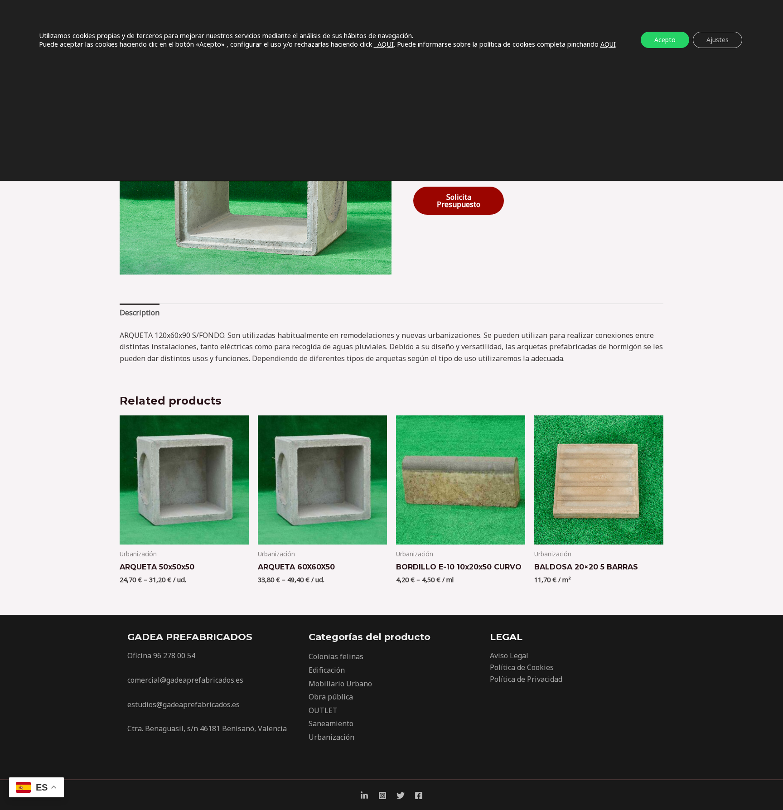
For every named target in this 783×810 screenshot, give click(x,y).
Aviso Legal (509, 656)
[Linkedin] (364, 795)
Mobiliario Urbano (340, 684)
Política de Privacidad (526, 679)
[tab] (140, 313)
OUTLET (323, 710)
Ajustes (717, 39)
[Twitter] (400, 795)
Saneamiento (331, 723)
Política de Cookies (522, 667)
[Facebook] (419, 795)
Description (140, 313)
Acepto (665, 39)
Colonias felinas (336, 656)
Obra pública (331, 697)
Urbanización (331, 737)
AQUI (384, 44)
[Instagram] (382, 795)
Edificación (327, 670)
